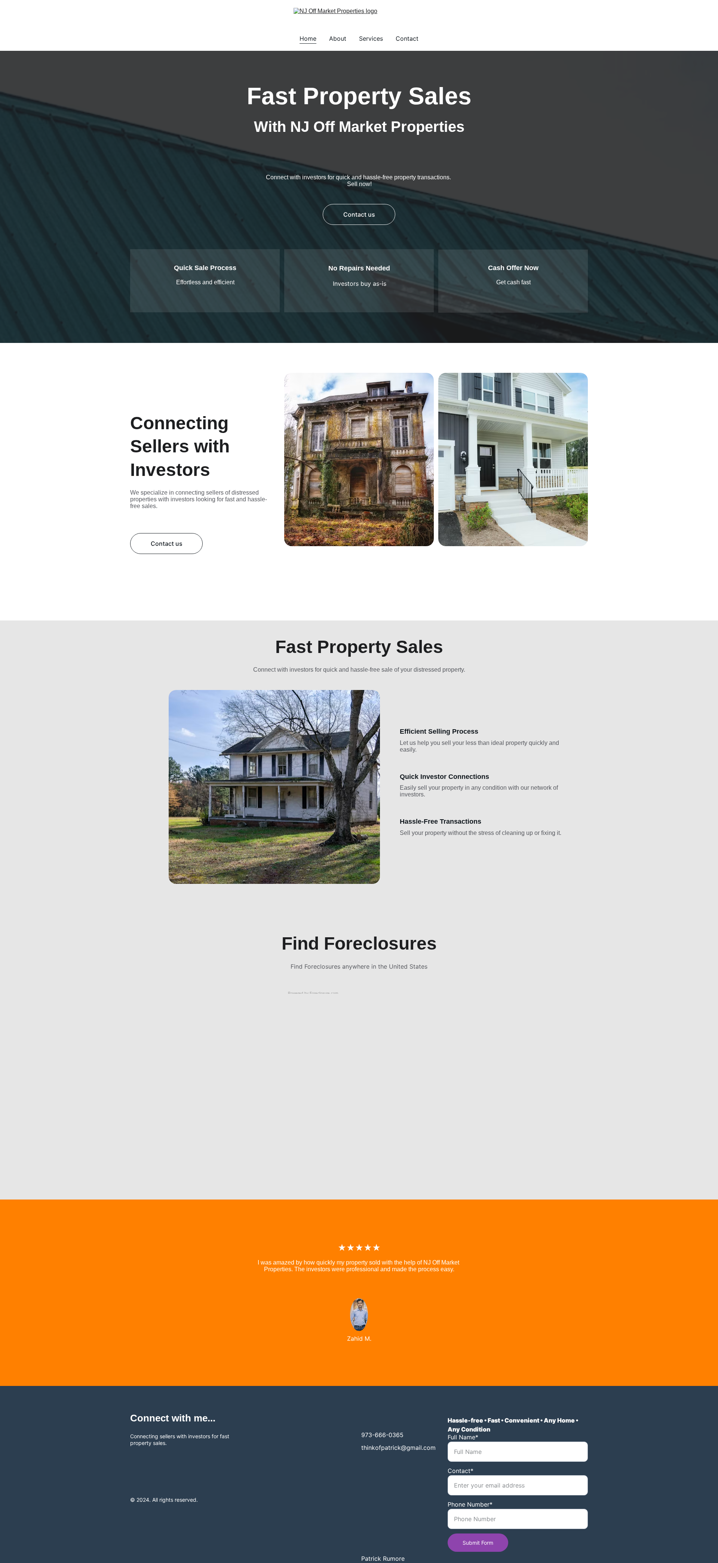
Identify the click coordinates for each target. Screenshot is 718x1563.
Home (308, 38)
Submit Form (478, 1542)
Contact (407, 38)
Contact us (359, 214)
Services (371, 38)
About (337, 38)
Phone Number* (470, 1504)
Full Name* (463, 1437)
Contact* (460, 1470)
